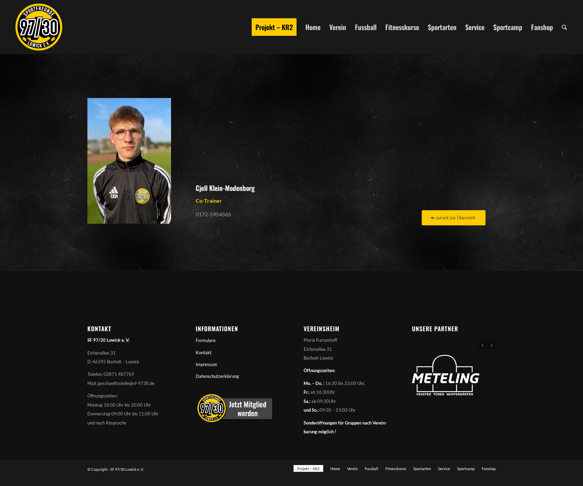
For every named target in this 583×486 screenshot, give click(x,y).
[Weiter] (492, 345)
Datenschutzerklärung (217, 376)
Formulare (206, 340)
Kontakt (204, 352)
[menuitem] (274, 27)
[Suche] (564, 27)
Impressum (206, 364)
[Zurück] (482, 345)
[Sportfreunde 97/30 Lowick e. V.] (39, 27)
